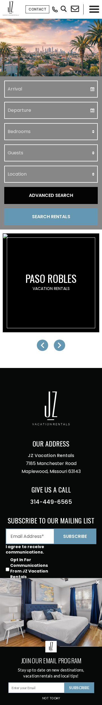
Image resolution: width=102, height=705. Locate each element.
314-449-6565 (51, 502)
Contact (37, 9)
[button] (42, 345)
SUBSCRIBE (79, 687)
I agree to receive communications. (25, 549)
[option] (51, 282)
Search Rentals (51, 216)
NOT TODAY (51, 698)
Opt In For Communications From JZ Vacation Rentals (29, 568)
